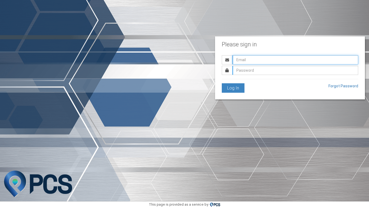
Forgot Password (343, 86)
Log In (233, 88)
